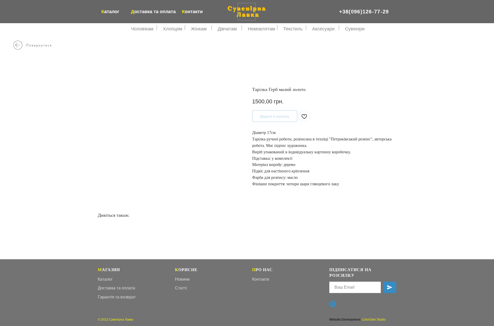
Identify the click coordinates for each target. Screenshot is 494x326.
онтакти (192, 11)
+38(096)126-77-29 (364, 11)
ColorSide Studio (374, 319)
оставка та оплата (153, 11)
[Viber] (332, 304)
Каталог (105, 279)
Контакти (260, 279)
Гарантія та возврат (117, 297)
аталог (110, 11)
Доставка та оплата (116, 288)
